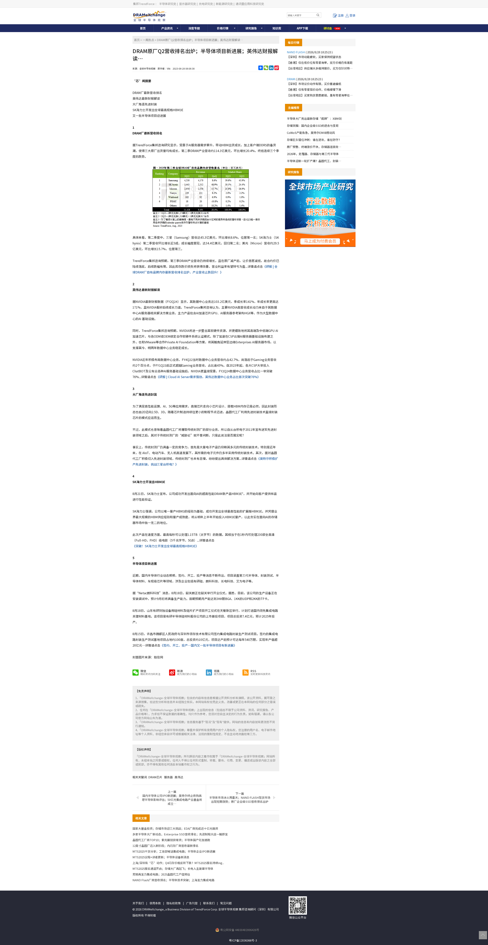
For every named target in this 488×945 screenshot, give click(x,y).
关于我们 (138, 903)
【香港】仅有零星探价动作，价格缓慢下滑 (314, 89)
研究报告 (251, 28)
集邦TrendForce (144, 4)
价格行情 (222, 28)
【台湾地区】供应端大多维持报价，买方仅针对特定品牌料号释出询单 (320, 68)
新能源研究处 (224, 4)
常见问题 (226, 903)
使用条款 (155, 903)
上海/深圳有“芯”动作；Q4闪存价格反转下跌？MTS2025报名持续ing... (178, 863)
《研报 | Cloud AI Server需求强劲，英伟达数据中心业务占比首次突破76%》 (208, 376)
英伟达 (179, 777)
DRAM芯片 (155, 777)
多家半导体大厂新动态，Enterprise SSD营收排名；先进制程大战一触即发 (180, 834)
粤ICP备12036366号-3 (243, 940)
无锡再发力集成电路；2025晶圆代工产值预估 (161, 874)
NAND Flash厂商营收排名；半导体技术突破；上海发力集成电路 (173, 880)
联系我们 (209, 903)
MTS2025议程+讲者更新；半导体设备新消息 (160, 857)
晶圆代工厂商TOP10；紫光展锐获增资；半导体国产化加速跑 (171, 840)
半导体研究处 (167, 4)
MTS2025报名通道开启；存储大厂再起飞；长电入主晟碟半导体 (172, 869)
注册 (341, 15)
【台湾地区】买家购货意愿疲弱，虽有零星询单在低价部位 (320, 95)
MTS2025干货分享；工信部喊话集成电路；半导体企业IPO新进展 (173, 851)
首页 (143, 28)
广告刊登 (192, 903)
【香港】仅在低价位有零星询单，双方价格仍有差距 (320, 63)
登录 (352, 15)
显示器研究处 (187, 4)
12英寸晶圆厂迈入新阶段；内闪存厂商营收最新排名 (165, 846)
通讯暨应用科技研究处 (250, 4)
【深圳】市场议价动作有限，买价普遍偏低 (314, 84)
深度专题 (194, 28)
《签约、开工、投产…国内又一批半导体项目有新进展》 (198, 645)
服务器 (168, 777)
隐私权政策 (173, 903)
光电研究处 (206, 4)
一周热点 (148, 40)
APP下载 (302, 28)
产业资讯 (167, 28)
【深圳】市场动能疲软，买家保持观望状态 (314, 57)
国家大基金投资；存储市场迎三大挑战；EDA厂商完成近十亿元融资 (175, 828)
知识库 (277, 28)
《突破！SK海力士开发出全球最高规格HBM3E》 (165, 546)
